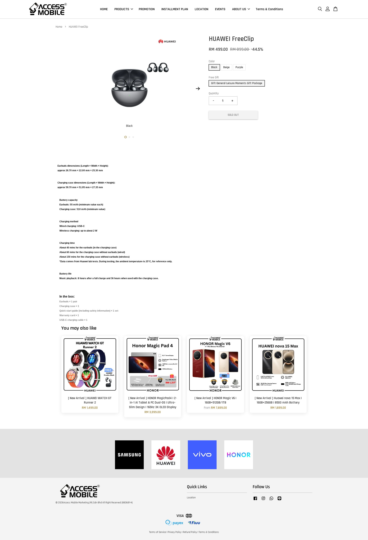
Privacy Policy (174, 532)
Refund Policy (190, 532)
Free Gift (214, 77)
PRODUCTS (121, 9)
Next (198, 88)
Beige (226, 67)
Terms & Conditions (269, 9)
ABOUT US (239, 9)
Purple (239, 67)
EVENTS (220, 9)
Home (59, 27)
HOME (104, 9)
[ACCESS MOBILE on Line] (279, 500)
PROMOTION (147, 9)
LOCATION (201, 9)
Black (214, 67)
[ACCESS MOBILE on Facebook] (255, 500)
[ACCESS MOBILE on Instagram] (263, 500)
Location (191, 497)
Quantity (214, 93)
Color (212, 61)
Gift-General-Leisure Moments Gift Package (236, 83)
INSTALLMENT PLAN (174, 9)
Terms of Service (157, 532)
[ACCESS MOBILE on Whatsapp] (271, 500)
